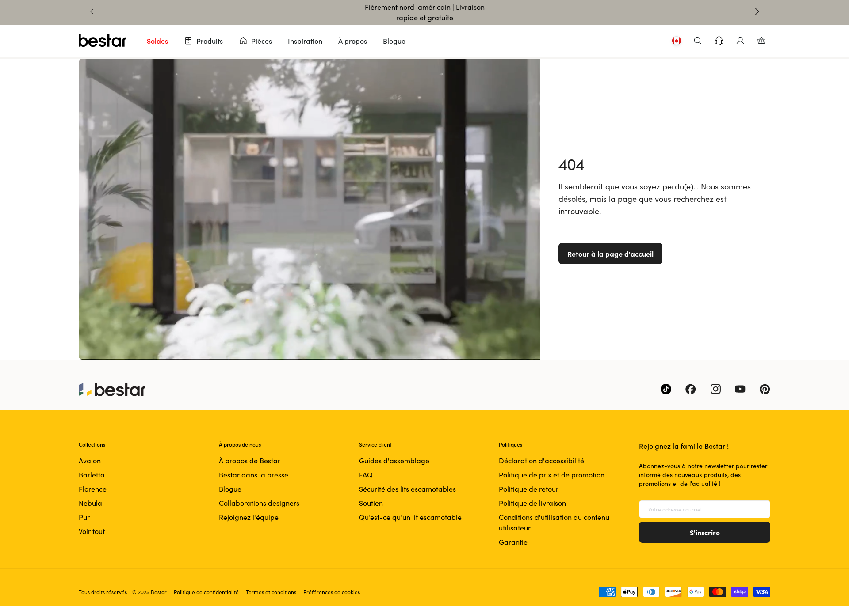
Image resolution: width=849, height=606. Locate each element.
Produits (209, 40)
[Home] (102, 40)
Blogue (394, 40)
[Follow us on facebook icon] (690, 389)
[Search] (698, 40)
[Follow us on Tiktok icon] (666, 389)
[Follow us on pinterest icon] (765, 389)
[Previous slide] (92, 11)
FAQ (366, 474)
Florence (93, 488)
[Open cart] (761, 40)
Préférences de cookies (331, 591)
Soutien (371, 503)
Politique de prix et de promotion (551, 474)
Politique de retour (528, 488)
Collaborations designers (259, 503)
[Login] (740, 40)
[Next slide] (757, 11)
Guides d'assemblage (394, 460)
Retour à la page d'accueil (610, 253)
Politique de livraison (532, 503)
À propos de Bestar (249, 460)
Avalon (90, 460)
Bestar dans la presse (253, 474)
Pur (84, 517)
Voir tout (92, 531)
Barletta (92, 474)
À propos (352, 40)
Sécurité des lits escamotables (407, 488)
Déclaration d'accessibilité (541, 460)
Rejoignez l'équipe (249, 517)
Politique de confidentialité (206, 591)
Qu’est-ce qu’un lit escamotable (410, 517)
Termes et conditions (271, 591)
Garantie (513, 541)
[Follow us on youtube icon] (740, 389)
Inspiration (305, 40)
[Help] (719, 40)
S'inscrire (705, 532)
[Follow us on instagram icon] (715, 389)
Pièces (261, 40)
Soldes (157, 40)
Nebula (90, 503)
